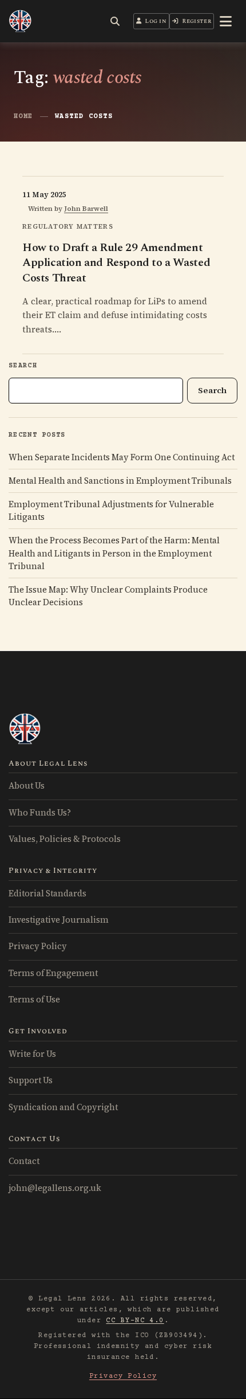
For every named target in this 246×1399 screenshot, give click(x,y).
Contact (24, 1161)
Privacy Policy (38, 946)
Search (23, 366)
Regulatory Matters (67, 226)
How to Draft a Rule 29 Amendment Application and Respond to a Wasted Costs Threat (116, 262)
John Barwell (86, 208)
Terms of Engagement (53, 973)
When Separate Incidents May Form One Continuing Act (122, 457)
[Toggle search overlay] (115, 21)
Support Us (31, 1080)
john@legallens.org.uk (55, 1188)
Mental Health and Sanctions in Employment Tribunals (120, 481)
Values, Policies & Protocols (65, 839)
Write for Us (32, 1054)
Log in (155, 21)
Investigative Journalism (59, 920)
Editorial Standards (47, 893)
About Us (27, 785)
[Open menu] (225, 21)
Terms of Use (34, 999)
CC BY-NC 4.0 (135, 1320)
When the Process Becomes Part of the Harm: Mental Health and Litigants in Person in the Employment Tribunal (114, 553)
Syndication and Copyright (63, 1107)
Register (196, 21)
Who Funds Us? (40, 812)
